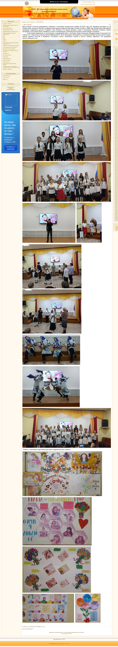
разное (4, 79)
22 (35, 21)
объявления (6, 75)
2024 (28, 21)
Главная (54, 18)
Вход (65, 18)
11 (116, 39)
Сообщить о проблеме (10, 148)
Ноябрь (32, 21)
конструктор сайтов (60, 643)
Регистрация (60, 18)
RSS (94, 4)
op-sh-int (43, 626)
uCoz (67, 643)
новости (5, 77)
